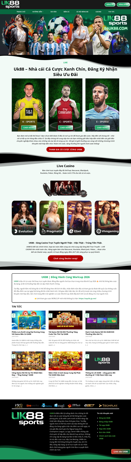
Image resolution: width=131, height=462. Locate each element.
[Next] (126, 34)
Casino (98, 12)
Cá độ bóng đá (82, 12)
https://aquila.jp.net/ (87, 298)
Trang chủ (21, 12)
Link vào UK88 (120, 451)
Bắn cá (66, 12)
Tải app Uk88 (104, 425)
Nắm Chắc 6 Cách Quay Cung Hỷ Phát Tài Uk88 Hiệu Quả (64, 374)
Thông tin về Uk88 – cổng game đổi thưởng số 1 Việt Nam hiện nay (100, 374)
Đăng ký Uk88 (104, 418)
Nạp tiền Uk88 (105, 429)
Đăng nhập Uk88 (106, 422)
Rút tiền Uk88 (104, 432)
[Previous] (5, 34)
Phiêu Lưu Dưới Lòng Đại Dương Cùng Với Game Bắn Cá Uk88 (28, 333)
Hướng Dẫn (37, 12)
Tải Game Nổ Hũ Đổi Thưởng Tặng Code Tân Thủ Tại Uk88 (63, 333)
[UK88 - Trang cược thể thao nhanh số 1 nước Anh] (12, 4)
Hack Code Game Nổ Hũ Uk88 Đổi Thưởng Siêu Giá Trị (99, 333)
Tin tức (111, 12)
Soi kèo (53, 12)
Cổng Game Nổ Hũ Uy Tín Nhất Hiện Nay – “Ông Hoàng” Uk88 (27, 374)
